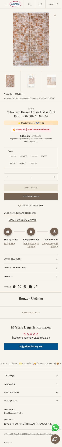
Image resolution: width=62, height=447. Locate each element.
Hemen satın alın (29, 195)
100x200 (19, 93)
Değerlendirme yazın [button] (29, 345)
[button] (5, 4)
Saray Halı (17, 434)
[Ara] (27, 4)
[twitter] (19, 286)
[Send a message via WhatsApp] (53, 428)
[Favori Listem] (38, 4)
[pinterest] (25, 286)
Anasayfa (8, 93)
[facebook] (14, 286)
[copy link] (35, 286)
